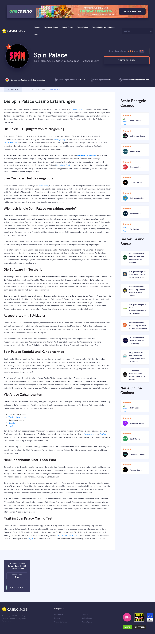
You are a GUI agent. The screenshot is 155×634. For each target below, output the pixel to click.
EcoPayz (103, 434)
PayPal (31, 538)
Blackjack (60, 165)
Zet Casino (134, 229)
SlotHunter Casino (137, 136)
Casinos (37, 27)
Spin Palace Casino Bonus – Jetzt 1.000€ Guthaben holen (17, 565)
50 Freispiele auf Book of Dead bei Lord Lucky (137, 340)
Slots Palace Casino (138, 423)
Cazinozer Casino (137, 454)
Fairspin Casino (136, 469)
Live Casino (43, 185)
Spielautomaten (10, 142)
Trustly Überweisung (17, 417)
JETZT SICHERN (17, 587)
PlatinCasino (135, 151)
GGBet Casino (136, 182)
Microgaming (59, 139)
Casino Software (51, 27)
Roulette (69, 165)
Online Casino (78, 109)
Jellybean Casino (137, 198)
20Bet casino (135, 213)
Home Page (58, 614)
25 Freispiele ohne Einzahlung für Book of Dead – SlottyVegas (138, 325)
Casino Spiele (82, 27)
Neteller (12, 422)
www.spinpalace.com (140, 79)
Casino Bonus (67, 27)
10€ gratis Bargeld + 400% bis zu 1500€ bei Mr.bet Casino (137, 274)
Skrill (10, 425)
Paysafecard (89, 434)
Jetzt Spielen (126, 60)
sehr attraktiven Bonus (67, 535)
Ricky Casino (135, 120)
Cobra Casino (135, 167)
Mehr (36, 34)
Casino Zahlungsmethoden (103, 27)
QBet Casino (135, 438)
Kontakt (57, 618)
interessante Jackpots (86, 155)
